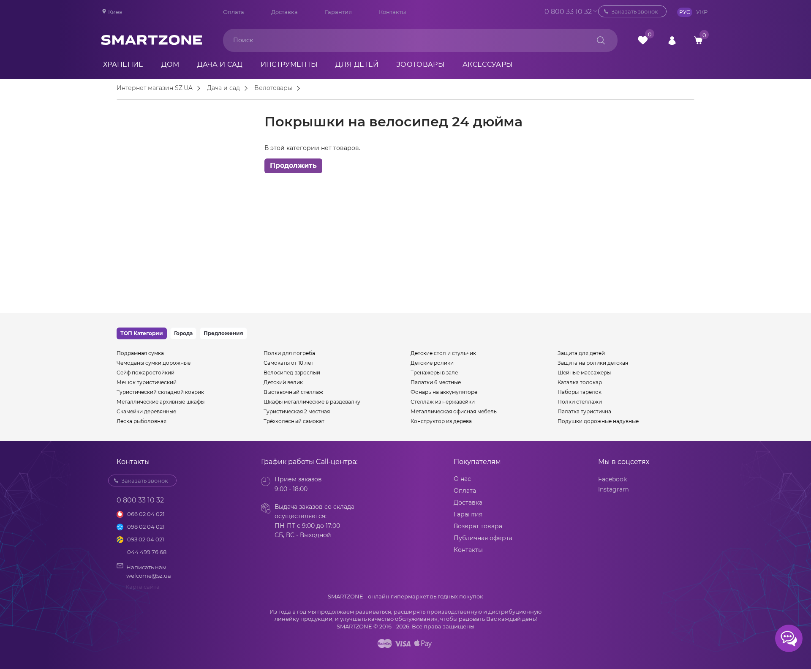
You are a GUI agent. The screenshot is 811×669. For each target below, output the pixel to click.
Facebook (612, 479)
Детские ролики (432, 363)
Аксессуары (488, 64)
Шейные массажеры (584, 372)
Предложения (223, 333)
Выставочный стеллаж (293, 392)
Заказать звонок (634, 11)
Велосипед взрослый (292, 372)
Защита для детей (581, 353)
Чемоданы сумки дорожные (154, 363)
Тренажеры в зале (434, 372)
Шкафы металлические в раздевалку (312, 402)
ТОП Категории (141, 333)
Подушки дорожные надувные (598, 421)
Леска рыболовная (141, 421)
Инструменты (289, 64)
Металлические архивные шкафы (160, 402)
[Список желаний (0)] (643, 40)
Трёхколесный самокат (294, 421)
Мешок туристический (147, 382)
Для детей (356, 64)
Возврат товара (478, 526)
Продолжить (293, 165)
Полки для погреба (289, 353)
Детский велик (283, 382)
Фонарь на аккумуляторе (444, 392)
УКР (702, 11)
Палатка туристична (584, 411)
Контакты (392, 11)
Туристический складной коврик (160, 392)
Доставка (284, 11)
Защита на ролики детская (593, 363)
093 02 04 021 (145, 539)
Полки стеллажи (580, 402)
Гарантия (338, 11)
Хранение (123, 64)
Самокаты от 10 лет (288, 363)
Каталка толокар (580, 382)
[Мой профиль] (672, 39)
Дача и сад (220, 64)
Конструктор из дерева (441, 421)
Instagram (613, 489)
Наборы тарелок (579, 392)
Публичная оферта (483, 538)
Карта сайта (142, 586)
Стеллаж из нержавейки (443, 402)
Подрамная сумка (140, 353)
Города (183, 333)
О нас (462, 479)
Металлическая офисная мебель (454, 411)
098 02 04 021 (146, 526)
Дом (170, 64)
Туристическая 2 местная (297, 411)
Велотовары (273, 88)
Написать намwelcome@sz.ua (148, 571)
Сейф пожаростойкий (145, 372)
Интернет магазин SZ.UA (155, 88)
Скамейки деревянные (146, 411)
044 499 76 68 (146, 552)
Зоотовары (420, 64)
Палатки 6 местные (436, 382)
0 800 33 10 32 (555, 12)
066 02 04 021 (146, 514)
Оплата (233, 11)
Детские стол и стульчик (443, 353)
